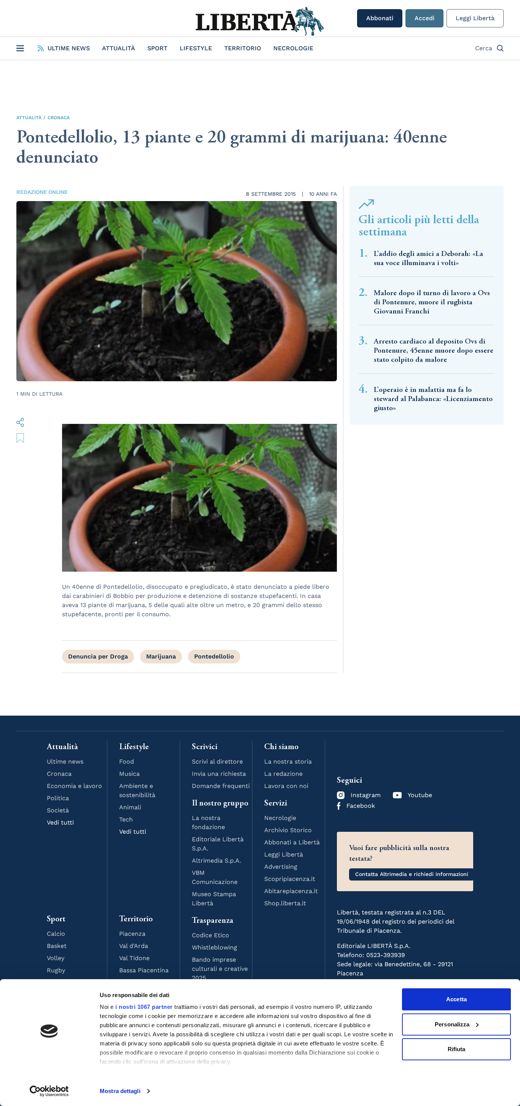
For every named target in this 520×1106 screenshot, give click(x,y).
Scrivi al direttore (217, 761)
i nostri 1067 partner (144, 1007)
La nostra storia (288, 761)
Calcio (56, 933)
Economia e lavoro (74, 786)
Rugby (56, 970)
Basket (57, 945)
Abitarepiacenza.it (291, 891)
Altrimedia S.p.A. (216, 860)
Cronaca (59, 117)
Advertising (280, 866)
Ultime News (69, 48)
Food (126, 761)
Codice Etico (210, 935)
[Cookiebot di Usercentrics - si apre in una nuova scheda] (49, 1091)
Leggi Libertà (475, 18)
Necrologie (293, 48)
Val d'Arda (133, 945)
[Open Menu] (20, 48)
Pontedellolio (214, 656)
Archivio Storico (288, 830)
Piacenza (132, 933)
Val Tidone (134, 958)
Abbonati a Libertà (292, 842)
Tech (126, 819)
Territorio (242, 48)
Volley (55, 958)
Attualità (118, 48)
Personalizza (452, 1024)
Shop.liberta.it (285, 903)
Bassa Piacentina (144, 970)
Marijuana (161, 656)
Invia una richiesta (219, 773)
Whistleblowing (214, 947)
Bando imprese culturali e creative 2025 (220, 968)
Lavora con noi (286, 786)
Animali (130, 807)
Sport (157, 48)
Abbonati (379, 18)
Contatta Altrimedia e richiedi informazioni (411, 874)
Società (58, 810)
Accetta (456, 999)
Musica (129, 773)
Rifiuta (457, 1049)
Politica (58, 798)
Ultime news (65, 761)
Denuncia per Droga (98, 656)
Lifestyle (196, 48)
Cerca (483, 48)
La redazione (283, 773)
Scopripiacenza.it (289, 878)
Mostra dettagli (120, 1091)
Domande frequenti (221, 786)
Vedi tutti (60, 822)
